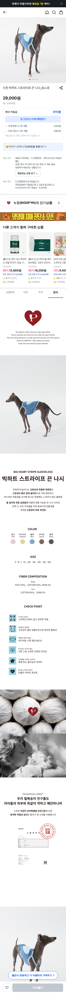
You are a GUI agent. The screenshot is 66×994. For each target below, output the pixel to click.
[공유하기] (61, 88)
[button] (31, 3)
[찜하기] (23, 253)
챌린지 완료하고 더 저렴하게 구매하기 (32, 975)
